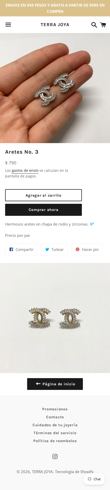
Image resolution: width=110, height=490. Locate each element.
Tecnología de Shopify (74, 471)
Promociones (55, 409)
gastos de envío (25, 170)
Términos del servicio (55, 433)
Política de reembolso (55, 441)
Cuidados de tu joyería (55, 425)
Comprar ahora (44, 209)
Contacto (55, 417)
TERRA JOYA (55, 24)
